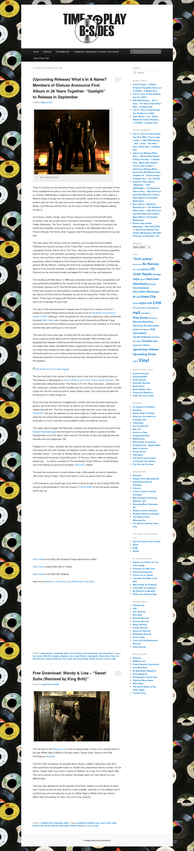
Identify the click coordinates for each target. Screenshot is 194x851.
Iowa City (148, 296)
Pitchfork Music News (143, 680)
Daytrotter (152, 279)
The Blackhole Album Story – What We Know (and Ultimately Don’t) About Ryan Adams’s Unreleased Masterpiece (147, 194)
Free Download (141, 288)
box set (136, 269)
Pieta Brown (141, 318)
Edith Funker (48, 320)
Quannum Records (141, 630)
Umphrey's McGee (141, 345)
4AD (135, 608)
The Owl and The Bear (143, 464)
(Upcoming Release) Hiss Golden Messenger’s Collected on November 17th (147, 232)
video (135, 361)
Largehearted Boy (141, 435)
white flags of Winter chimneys (72, 825)
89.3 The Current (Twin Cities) (146, 541)
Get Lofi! (137, 429)
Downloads (58, 653)
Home (36, 51)
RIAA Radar (138, 683)
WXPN (136, 551)
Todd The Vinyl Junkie (143, 395)
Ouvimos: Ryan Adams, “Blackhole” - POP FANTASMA (144, 184)
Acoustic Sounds (141, 373)
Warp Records (139, 646)
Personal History (91, 653)
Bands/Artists (47, 653)
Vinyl (144, 360)
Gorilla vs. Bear (140, 432)
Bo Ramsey (151, 264)
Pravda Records (140, 627)
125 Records (138, 605)
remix (102, 823)
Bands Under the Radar (143, 413)
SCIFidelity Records (142, 634)
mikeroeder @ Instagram (144, 587)
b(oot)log (137, 409)
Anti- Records (139, 611)
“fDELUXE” (38, 413)
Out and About (76, 653)
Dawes (143, 279)
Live (71, 656)
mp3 (97, 823)
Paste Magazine (140, 673)
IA (134, 296)
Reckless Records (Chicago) (146, 513)
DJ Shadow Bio (62, 51)
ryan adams (139, 333)
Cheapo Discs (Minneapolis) (146, 478)
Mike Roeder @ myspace (144, 441)
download (81, 823)
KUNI (135, 548)
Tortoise (146, 341)
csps (136, 279)
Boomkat (137, 475)
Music (66, 653)
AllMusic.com (139, 661)
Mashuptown (139, 438)
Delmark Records (141, 618)
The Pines (156, 337)
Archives (47, 51)
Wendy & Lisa (59, 748)
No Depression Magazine (144, 670)
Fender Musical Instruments (146, 664)
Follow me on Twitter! (143, 575)
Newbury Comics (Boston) (145, 510)
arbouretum (137, 264)
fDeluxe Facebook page (44, 431)
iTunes (135, 303)
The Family (67, 658)
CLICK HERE (85, 486)
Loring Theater (80, 656)
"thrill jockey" (143, 259)
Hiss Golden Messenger (146, 291)
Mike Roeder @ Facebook (145, 584)
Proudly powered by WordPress (97, 840)
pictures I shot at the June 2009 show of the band (69, 581)
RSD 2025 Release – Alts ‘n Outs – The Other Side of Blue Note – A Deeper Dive (147, 103)
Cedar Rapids (142, 274)
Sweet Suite (111, 823)
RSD (152, 329)
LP (134, 307)
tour (155, 341)
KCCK (135, 544)
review (136, 329)
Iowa (138, 296)
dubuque (151, 284)
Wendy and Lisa (96, 658)
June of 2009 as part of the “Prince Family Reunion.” (89, 380)
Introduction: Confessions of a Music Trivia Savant (96, 51)
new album (145, 313)
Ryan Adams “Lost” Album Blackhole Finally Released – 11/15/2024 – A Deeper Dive (146, 119)
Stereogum (138, 454)
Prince (113, 656)
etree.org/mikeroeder (142, 571)
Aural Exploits (139, 379)
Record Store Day (143, 321)
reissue (155, 325)
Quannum (153, 318)
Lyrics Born (141, 307)
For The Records (140, 426)
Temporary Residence (143, 392)
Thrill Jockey (139, 637)
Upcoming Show (106, 653)
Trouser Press (139, 693)
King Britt (50, 756)
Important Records (141, 382)
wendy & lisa (38, 825)
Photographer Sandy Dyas (145, 677)
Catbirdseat (138, 422)
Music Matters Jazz (142, 389)
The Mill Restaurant (142, 336)
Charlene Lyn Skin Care (144, 568)
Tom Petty (137, 341)
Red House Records (142, 325)
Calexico (144, 269)
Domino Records (141, 621)
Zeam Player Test (41, 58)
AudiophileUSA (140, 376)
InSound (137, 488)
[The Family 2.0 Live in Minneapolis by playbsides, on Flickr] (51, 369)
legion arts (145, 303)
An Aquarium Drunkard (143, 406)
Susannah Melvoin (54, 658)
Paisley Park (104, 656)
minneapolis (92, 656)
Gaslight (55, 656)
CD (152, 268)
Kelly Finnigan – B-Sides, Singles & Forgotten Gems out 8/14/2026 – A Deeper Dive (147, 87)
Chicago (156, 274)
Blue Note (137, 614)
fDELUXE (79, 464)
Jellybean (64, 656)
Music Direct (138, 386)
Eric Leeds (37, 656)
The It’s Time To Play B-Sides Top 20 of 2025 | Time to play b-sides (147, 137)
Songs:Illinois (139, 451)
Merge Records (140, 624)
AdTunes (137, 657)
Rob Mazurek (144, 329)
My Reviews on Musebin (144, 590)
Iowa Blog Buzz (140, 667)
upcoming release (80, 658)
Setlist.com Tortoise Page (145, 594)
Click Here (38, 559)
